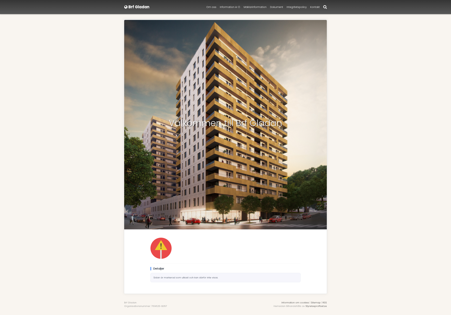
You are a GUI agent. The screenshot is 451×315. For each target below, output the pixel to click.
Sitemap (316, 302)
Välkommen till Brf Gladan (225, 123)
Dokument (276, 7)
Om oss (211, 7)
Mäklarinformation (255, 7)
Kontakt (315, 7)
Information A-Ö (230, 7)
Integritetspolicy (297, 7)
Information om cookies (295, 302)
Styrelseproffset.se (316, 306)
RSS (325, 302)
